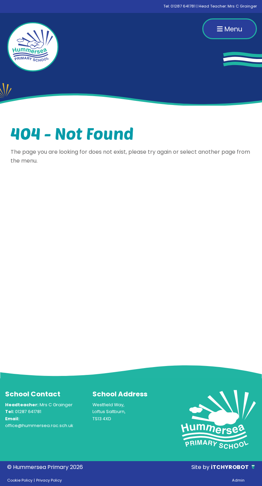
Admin (238, 480)
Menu (232, 29)
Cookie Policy (19, 480)
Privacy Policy (49, 480)
